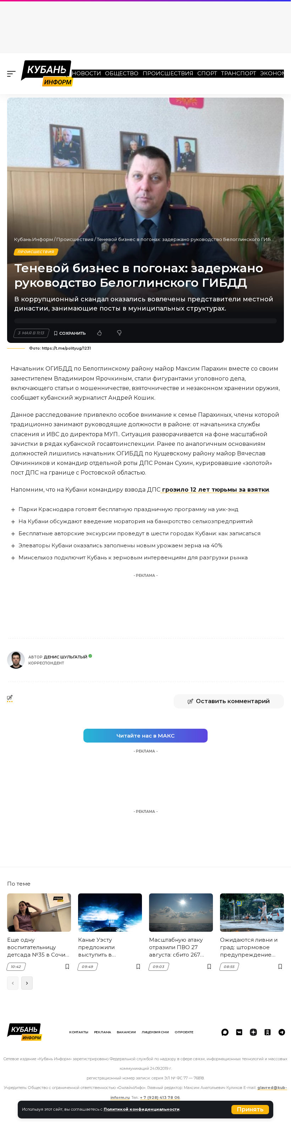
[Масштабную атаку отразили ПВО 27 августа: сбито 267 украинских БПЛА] (181, 912)
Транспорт (238, 73)
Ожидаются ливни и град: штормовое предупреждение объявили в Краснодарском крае (251, 947)
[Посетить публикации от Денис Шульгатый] (16, 660)
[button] (250, 1109)
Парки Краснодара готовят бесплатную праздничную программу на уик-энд (128, 509)
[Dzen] (253, 1032)
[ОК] (268, 1032)
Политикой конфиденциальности (142, 1109)
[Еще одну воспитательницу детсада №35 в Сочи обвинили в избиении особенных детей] (39, 912)
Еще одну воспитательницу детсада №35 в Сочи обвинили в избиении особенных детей (38, 947)
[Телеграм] (282, 1032)
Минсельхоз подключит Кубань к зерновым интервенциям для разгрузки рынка (133, 557)
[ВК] (239, 1032)
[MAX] (225, 1032)
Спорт (207, 73)
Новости (86, 73)
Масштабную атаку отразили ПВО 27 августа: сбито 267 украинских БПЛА (176, 947)
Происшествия (168, 73)
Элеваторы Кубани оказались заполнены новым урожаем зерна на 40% (120, 545)
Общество (121, 73)
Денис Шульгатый (65, 657)
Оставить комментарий (233, 701)
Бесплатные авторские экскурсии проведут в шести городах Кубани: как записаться (139, 533)
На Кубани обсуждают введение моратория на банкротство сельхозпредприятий (135, 521)
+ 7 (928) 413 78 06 (160, 1097)
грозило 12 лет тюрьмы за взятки (214, 489)
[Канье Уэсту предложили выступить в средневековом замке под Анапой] (110, 912)
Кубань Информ (33, 239)
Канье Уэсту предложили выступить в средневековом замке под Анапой (104, 947)
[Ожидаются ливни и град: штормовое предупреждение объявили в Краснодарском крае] (252, 912)
